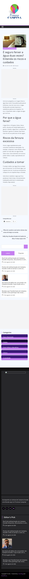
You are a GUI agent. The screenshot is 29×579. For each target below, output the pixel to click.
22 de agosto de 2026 (9, 262)
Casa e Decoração (8, 337)
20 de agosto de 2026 (9, 286)
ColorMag (20, 573)
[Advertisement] (14, 83)
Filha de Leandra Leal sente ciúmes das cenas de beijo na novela (15, 231)
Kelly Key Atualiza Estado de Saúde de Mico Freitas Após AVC (14, 237)
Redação (16, 65)
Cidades (5, 342)
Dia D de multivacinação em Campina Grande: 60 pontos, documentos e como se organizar (14, 258)
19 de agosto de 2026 (9, 295)
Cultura (5, 352)
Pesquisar (26, 246)
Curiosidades (7, 357)
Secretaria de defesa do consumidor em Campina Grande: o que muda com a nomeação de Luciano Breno (14, 283)
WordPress (4, 576)
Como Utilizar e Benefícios (10, 48)
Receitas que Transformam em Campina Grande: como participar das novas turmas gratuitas (14, 291)
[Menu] (2, 27)
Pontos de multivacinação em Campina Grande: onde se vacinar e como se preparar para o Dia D (14, 267)
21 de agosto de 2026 (9, 271)
